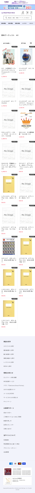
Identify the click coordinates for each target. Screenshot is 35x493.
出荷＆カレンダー (9, 425)
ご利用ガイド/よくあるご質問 (12, 417)
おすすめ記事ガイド (9, 389)
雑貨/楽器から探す (9, 358)
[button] (31, 12)
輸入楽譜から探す (9, 354)
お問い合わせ (7, 429)
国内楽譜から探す (9, 350)
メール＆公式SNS (9, 393)
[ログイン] (23, 12)
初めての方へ (7, 413)
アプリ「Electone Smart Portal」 (14, 385)
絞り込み (23, 43)
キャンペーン (7, 401)
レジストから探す (9, 362)
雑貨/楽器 (17, 23)
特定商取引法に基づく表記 (11, 444)
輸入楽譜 (10, 23)
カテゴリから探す (9, 346)
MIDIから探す (8, 366)
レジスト (24, 23)
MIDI (31, 23)
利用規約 (6, 440)
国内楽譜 (3, 23)
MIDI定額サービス (9, 381)
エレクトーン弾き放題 (10, 377)
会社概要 (6, 452)
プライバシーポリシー (10, 448)
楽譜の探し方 (7, 421)
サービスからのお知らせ (11, 397)
